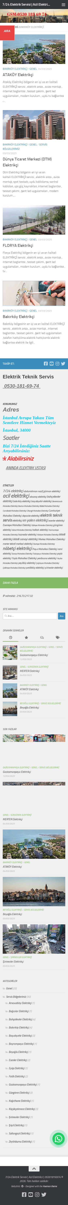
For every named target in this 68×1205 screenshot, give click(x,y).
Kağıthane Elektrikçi (19, 1101)
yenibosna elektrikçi (46, 558)
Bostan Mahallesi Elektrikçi (28, 506)
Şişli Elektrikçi (16, 1125)
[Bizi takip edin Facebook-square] (46, 363)
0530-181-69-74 (21, 386)
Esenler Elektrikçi (18, 1060)
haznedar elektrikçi (27, 534)
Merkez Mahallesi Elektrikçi (51, 539)
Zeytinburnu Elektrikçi (20, 1141)
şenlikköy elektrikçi (35, 567)
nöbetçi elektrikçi (17, 548)
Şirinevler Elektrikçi (21, 957)
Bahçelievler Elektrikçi (20, 1019)
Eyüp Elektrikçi (16, 1068)
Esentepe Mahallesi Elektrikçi (17, 525)
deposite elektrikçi (31, 515)
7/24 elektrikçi (13, 491)
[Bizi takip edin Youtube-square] (51, 363)
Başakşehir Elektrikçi (20, 1035)
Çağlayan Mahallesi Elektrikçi (47, 563)
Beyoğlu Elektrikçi (29, 703)
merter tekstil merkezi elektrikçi (18, 543)
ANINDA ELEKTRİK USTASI (36, 468)
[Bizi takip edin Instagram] (57, 363)
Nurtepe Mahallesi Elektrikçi (44, 544)
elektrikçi (17, 520)
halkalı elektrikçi (40, 529)
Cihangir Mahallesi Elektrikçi (37, 511)
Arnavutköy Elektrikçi (20, 1003)
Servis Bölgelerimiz (51, 703)
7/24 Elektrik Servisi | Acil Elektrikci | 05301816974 (26, 4)
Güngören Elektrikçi (38, 667)
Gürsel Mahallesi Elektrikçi (22, 530)
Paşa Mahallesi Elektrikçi (44, 549)
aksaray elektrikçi (38, 496)
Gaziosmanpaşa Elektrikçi (33, 647)
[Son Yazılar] (10, 638)
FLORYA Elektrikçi (18, 245)
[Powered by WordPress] (22, 1186)
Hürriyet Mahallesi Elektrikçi (47, 535)
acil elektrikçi (16, 496)
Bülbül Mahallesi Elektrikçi (49, 506)
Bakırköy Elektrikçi (15, 68)
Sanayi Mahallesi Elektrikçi (22, 554)
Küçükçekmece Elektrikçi (22, 1109)
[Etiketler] (57, 638)
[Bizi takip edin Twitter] (63, 363)
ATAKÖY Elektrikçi (18, 74)
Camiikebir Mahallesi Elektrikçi (14, 511)
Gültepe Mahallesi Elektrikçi (42, 525)
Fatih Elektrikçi (16, 1076)
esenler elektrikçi (56, 520)
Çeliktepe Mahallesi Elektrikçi (14, 568)
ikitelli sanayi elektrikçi (25, 539)
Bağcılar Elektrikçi (18, 1011)
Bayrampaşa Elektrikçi (21, 1043)
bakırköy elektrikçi (22, 501)
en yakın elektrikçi (35, 520)
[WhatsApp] (59, 1139)
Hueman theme (50, 1186)
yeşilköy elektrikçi (26, 563)
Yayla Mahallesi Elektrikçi (24, 558)
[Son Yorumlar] (42, 638)
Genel (33, 68)
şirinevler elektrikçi (54, 567)
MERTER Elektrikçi (29, 671)
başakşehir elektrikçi (41, 501)
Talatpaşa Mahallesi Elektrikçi (44, 554)
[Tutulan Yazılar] (26, 638)
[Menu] (63, 4)
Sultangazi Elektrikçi (19, 1133)
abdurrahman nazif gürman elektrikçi (42, 491)
